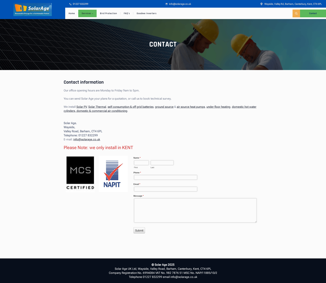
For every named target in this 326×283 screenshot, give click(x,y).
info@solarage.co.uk (86, 139)
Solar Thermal (97, 106)
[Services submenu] (92, 13)
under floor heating (218, 106)
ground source (164, 106)
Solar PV (81, 106)
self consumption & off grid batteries (130, 106)
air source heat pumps (191, 106)
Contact (313, 13)
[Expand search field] (296, 13)
